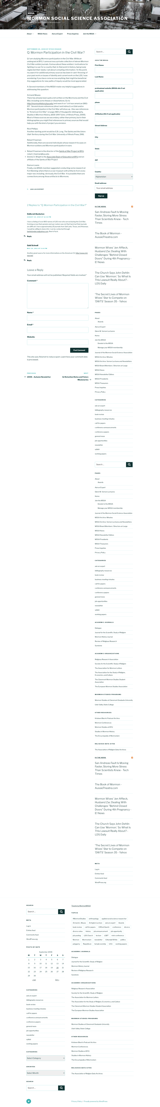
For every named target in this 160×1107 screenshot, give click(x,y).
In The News (100, 206)
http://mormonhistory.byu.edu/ (40, 103)
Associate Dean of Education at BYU (62, 157)
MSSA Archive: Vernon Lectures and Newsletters (113, 361)
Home (97, 336)
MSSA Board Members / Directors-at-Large (111, 366)
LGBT (106, 935)
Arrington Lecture (95, 923)
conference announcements (105, 427)
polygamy (76, 944)
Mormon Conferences (103, 723)
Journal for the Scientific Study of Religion (110, 632)
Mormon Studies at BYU (104, 727)
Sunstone (98, 646)
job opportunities (101, 441)
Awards (100, 322)
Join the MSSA (88, 34)
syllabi (97, 449)
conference (116, 927)
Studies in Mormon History (105, 731)
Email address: (100, 183)
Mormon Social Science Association (77, 18)
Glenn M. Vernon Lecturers (105, 331)
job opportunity (116, 931)
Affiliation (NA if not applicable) (107, 114)
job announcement (101, 931)
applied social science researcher (114, 919)
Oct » (57, 980)
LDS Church (88, 935)
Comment (32, 281)
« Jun (34, 980)
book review (99, 414)
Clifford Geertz (104, 927)
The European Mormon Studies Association (111, 686)
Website (31, 337)
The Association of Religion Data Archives (110, 750)
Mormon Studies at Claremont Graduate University (114, 700)
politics (123, 940)
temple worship (100, 944)
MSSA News (42, 34)
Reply (29, 236)
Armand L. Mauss (79, 923)
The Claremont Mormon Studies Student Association (91, 1006)
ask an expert (37, 189)
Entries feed (99, 874)
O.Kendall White (111, 940)
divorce (127, 927)
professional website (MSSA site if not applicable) (110, 89)
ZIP (96, 160)
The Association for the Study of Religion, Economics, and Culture (95, 1002)
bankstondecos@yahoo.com (37, 231)
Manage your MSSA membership (110, 347)
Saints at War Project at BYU (71, 151)
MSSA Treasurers (101, 383)
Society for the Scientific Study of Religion (110, 664)
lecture (98, 935)
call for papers (100, 423)
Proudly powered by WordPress (95, 1101)
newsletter (99, 445)
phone (97, 102)
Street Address (101, 125)
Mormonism (86, 940)
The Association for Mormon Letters (108, 668)
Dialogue (98, 628)
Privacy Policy (100, 392)
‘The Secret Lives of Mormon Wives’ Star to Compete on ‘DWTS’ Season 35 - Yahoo (112, 298)
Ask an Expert (57, 34)
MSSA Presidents (101, 379)
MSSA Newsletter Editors (104, 374)
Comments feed (101, 878)
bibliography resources (103, 410)
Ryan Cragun (55, 49)
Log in (97, 869)
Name (30, 312)
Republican (87, 944)
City (96, 137)
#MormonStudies (79, 919)
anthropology (94, 919)
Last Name (99, 77)
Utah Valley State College (104, 705)
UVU (110, 944)
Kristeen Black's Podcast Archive (107, 718)
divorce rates (78, 931)
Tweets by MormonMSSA (81, 906)
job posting (77, 935)
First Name (99, 65)
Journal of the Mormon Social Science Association (113, 352)
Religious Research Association (106, 659)
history (88, 931)
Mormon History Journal (104, 637)
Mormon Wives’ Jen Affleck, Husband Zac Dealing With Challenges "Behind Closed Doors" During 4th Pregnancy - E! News (113, 254)
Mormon (76, 940)
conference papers (102, 432)
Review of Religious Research (106, 641)
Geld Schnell (32, 245)
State (97, 149)
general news (100, 436)
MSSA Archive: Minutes (104, 357)
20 (57, 968)
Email (30, 325)
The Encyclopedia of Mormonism (107, 736)
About (29, 34)
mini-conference (118, 935)
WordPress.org (100, 882)
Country (98, 172)
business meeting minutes (104, 419)
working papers (100, 454)
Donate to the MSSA (105, 343)
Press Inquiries (73, 34)
